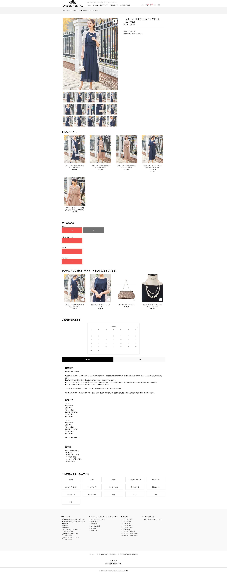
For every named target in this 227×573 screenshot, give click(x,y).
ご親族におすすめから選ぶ (129, 535)
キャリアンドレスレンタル (69, 10)
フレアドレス (113, 487)
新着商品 (65, 523)
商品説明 (87, 359)
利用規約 (114, 554)
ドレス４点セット (95, 10)
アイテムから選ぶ (83, 10)
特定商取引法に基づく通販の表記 (129, 554)
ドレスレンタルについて (100, 5)
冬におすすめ (92, 494)
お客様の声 (66, 528)
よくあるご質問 (125, 5)
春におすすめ (135, 487)
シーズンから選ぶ (127, 527)
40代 (156, 494)
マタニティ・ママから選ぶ (129, 533)
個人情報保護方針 (103, 554)
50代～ (71, 502)
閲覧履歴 (65, 526)
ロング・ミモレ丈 (71, 487)
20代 (113, 494)
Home (89, 5)
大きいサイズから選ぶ (128, 531)
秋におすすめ (71, 494)
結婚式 (71, 479)
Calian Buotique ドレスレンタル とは (74, 521)
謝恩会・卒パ (156, 479)
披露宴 (92, 479)
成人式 (113, 479)
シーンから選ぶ (126, 523)
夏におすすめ (156, 487)
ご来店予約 (94, 524)
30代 (134, 494)
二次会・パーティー (134, 479)
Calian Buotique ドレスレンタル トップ (74, 519)
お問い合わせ (95, 530)
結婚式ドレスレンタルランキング (153, 519)
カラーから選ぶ (126, 521)
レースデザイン (92, 487)
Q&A (139, 359)
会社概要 (93, 528)
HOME (93, 554)
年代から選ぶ (126, 529)
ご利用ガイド (114, 5)
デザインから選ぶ (127, 525)
